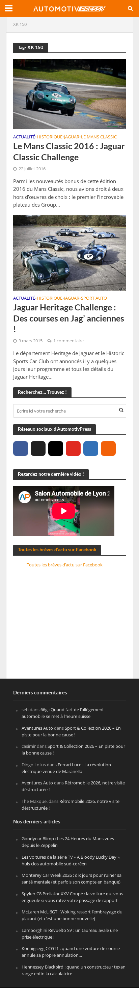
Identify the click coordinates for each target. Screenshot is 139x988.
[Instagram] (55, 448)
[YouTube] (73, 448)
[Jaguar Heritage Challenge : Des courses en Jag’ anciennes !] (69, 252)
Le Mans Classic (99, 137)
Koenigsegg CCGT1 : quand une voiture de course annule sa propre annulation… (71, 951)
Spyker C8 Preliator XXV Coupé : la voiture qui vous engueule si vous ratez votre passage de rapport (72, 897)
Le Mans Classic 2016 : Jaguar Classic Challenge (69, 151)
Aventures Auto (37, 728)
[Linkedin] (90, 448)
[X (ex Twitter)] (38, 448)
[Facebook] (20, 448)
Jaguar (71, 137)
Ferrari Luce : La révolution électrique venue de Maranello (66, 768)
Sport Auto (94, 298)
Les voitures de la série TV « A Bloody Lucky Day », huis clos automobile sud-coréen (71, 860)
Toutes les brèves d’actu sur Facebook (57, 549)
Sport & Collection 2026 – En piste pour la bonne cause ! (71, 731)
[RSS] (108, 448)
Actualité (24, 137)
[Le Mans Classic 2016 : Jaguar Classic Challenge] (69, 93)
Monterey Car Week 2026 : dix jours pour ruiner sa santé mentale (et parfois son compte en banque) (71, 878)
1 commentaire (68, 341)
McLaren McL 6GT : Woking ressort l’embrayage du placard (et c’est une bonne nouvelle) (72, 915)
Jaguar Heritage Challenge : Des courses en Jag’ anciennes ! (68, 318)
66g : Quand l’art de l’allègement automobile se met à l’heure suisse (63, 712)
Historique (49, 137)
